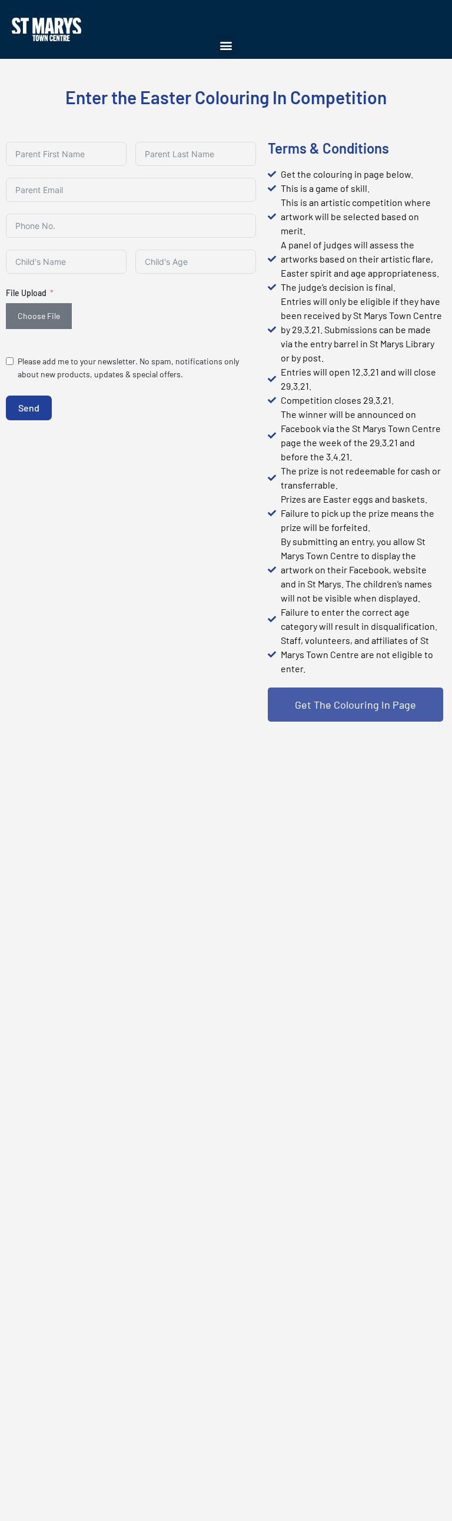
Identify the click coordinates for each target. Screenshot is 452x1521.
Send (28, 407)
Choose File (39, 316)
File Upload (26, 293)
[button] (226, 45)
